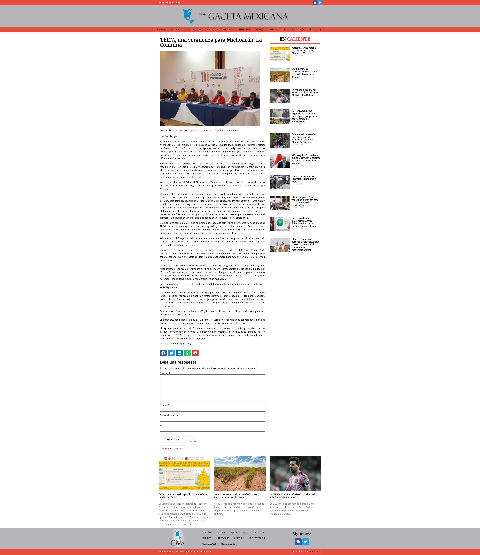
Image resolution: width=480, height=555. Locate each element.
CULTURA (260, 29)
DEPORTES (228, 29)
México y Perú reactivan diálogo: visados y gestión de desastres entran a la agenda (306, 159)
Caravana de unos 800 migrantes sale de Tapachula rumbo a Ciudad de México (304, 138)
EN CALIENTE (194, 130)
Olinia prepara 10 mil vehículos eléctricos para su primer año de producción (305, 201)
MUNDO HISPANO (193, 29)
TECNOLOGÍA (297, 29)
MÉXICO (211, 29)
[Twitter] (320, 2)
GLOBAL (175, 29)
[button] (163, 353)
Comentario (166, 373)
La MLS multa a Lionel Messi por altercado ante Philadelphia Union (305, 92)
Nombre (164, 405)
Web (162, 425)
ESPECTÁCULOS (278, 29)
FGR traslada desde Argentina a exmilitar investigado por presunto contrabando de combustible (305, 116)
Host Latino (315, 551)
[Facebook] (315, 2)
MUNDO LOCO (316, 29)
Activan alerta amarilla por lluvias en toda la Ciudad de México (304, 50)
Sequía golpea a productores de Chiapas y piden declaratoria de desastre (305, 72)
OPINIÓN (207, 130)
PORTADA (161, 29)
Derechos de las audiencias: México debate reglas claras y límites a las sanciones (304, 222)
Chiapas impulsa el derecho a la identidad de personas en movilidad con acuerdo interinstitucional (305, 244)
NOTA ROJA (244, 29)
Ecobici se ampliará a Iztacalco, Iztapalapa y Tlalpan (304, 179)
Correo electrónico (170, 415)
